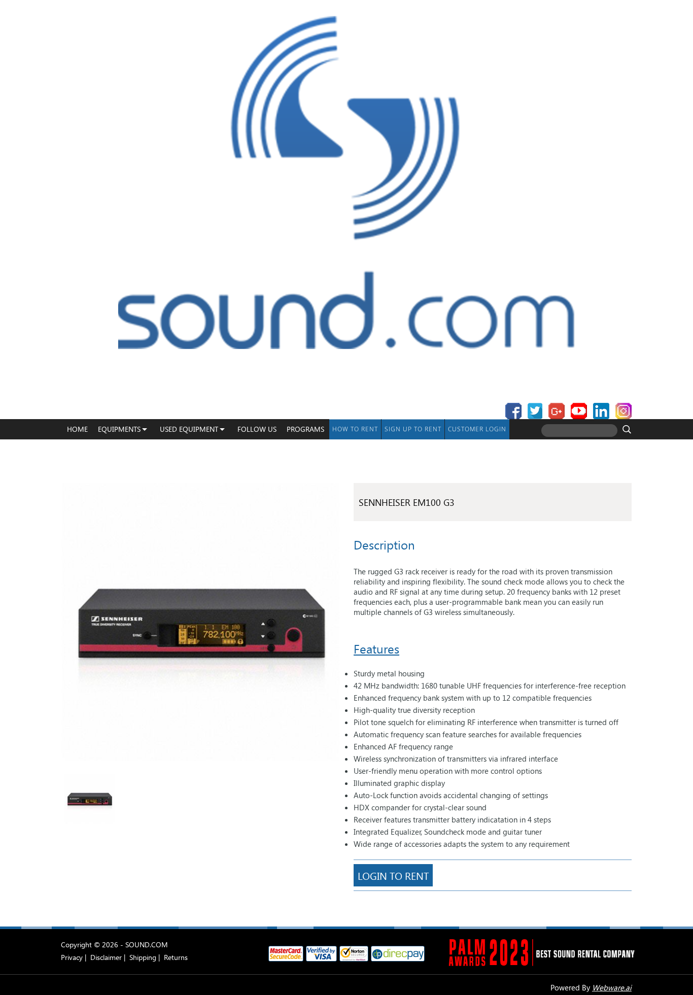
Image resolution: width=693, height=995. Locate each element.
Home (77, 429)
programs (305, 429)
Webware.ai (612, 987)
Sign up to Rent (413, 429)
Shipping (142, 957)
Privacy (72, 957)
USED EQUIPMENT (189, 429)
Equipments (119, 429)
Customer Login (477, 429)
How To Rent (355, 429)
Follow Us (256, 429)
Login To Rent (393, 875)
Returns (176, 957)
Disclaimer (106, 957)
